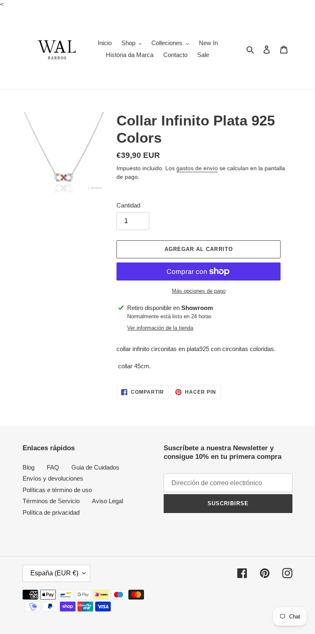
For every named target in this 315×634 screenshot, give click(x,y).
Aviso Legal (107, 500)
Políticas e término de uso (57, 489)
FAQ (53, 467)
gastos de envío (197, 168)
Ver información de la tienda (160, 328)
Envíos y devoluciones (53, 478)
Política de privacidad (51, 512)
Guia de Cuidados (95, 467)
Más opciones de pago (199, 291)
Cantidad (128, 205)
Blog (28, 467)
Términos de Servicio (51, 500)
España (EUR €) (54, 573)
